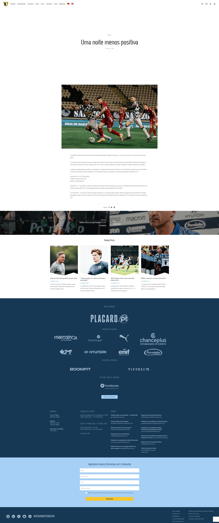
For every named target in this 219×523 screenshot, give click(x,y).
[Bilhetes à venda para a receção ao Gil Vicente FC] (155, 260)
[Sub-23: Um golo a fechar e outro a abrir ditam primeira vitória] (125, 260)
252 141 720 (86, 433)
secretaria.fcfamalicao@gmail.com (122, 423)
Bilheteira (62, 4)
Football (12, 4)
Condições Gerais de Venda (196, 519)
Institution (31, 4)
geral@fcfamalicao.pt (118, 417)
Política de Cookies (194, 513)
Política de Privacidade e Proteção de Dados (201, 511)
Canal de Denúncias (177, 521)
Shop (55, 4)
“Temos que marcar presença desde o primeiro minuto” (64, 278)
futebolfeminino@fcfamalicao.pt (151, 417)
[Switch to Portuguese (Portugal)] (68, 3)
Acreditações (175, 516)
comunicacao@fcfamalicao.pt (120, 429)
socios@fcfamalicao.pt (148, 450)
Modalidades (21, 4)
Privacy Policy (129, 493)
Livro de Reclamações (178, 519)
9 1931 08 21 (144, 452)
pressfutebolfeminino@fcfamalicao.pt (153, 423)
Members (49, 4)
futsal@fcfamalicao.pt (148, 444)
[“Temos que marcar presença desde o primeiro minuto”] (64, 260)
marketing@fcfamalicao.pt (119, 436)
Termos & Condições (194, 516)
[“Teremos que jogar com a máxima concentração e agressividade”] (94, 260)
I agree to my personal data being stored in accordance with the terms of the (110, 493)
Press (42, 4)
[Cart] (206, 4)
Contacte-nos (176, 513)
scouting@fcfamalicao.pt (126, 448)
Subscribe (109, 499)
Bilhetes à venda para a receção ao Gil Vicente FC (153, 278)
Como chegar (176, 511)
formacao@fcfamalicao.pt (159, 437)
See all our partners (109, 397)
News (37, 4)
